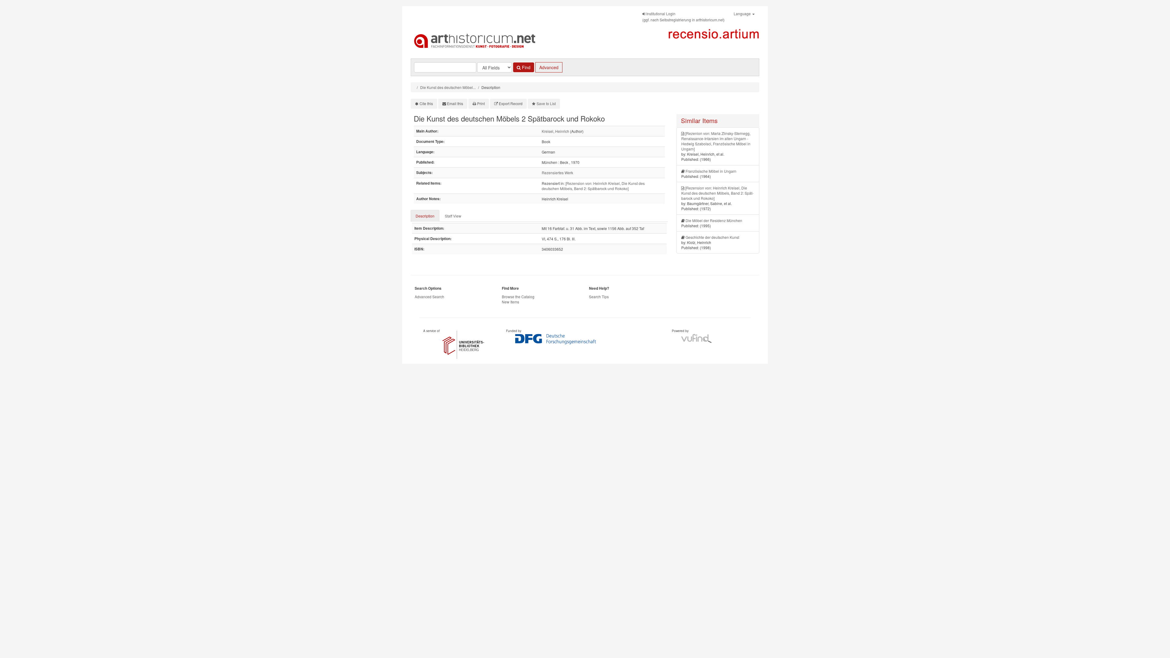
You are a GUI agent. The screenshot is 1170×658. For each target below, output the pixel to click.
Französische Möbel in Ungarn (711, 171)
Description (425, 215)
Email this (455, 103)
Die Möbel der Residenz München (714, 220)
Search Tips (599, 296)
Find (525, 67)
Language (743, 13)
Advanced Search (429, 296)
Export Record (511, 103)
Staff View (453, 215)
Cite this (426, 103)
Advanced (548, 67)
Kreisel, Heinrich (555, 131)
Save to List (546, 103)
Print (481, 103)
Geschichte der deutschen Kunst (712, 237)
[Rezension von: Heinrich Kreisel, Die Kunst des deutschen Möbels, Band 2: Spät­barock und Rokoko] (593, 186)
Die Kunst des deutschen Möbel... (448, 87)
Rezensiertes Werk (557, 172)
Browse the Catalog (518, 296)
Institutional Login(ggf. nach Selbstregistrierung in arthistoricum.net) (683, 16)
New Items (510, 301)
